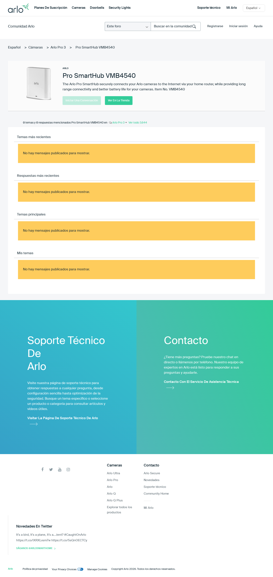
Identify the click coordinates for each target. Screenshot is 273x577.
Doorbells (97, 8)
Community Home (156, 493)
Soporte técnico (208, 8)
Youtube (59, 469)
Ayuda (258, 26)
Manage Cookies (97, 569)
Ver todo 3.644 (138, 122)
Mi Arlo (231, 8)
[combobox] (176, 26)
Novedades (151, 480)
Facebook (42, 469)
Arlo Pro (112, 480)
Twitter (51, 469)
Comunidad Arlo (21, 26)
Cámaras (35, 47)
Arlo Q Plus (115, 500)
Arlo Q (111, 493)
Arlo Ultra (113, 473)
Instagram (68, 469)
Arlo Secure (152, 473)
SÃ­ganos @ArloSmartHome (34, 548)
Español (14, 47)
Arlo (110, 486)
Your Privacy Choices (64, 569)
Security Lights (120, 8)
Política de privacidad (35, 569)
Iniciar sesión (238, 26)
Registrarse (215, 26)
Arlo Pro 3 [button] (118, 122)
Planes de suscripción (50, 8)
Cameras (78, 8)
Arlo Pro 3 (58, 47)
